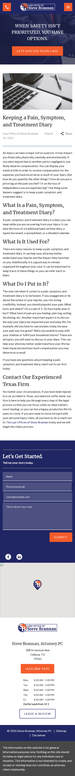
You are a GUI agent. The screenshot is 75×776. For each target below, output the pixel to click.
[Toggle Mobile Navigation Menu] (68, 7)
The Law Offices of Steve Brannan (27, 422)
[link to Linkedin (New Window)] (19, 557)
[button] (37, 585)
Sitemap (61, 730)
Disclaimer (39, 735)
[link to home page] (37, 7)
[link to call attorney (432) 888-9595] (7, 7)
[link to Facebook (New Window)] (8, 557)
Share (68, 133)
